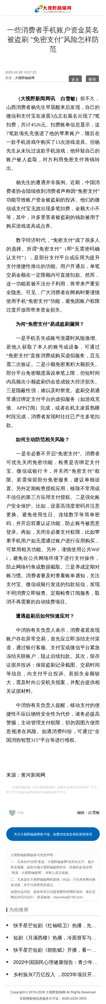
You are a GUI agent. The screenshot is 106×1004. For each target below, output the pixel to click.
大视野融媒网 (25, 77)
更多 (75, 79)
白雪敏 (94, 812)
